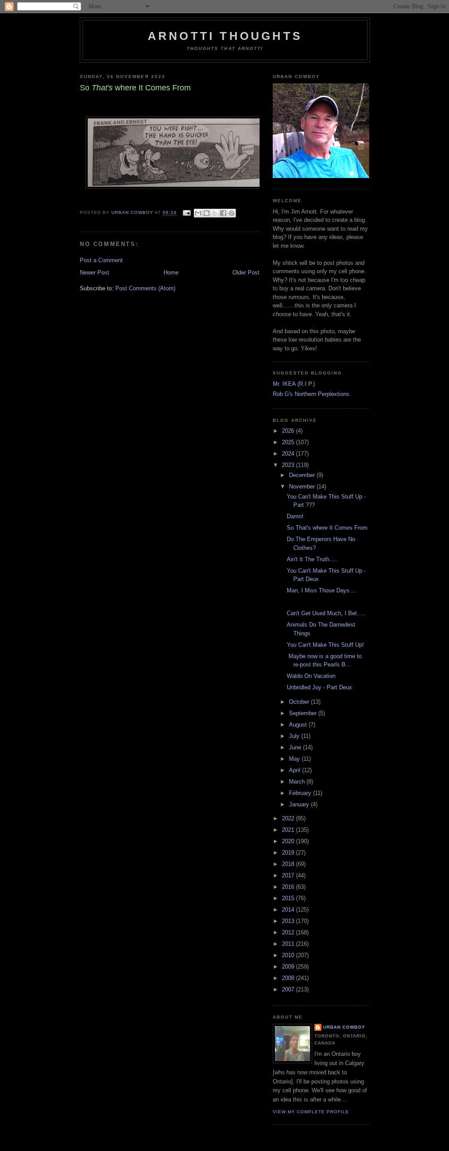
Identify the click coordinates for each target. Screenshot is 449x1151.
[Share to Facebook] (223, 213)
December (303, 475)
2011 (289, 944)
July (295, 736)
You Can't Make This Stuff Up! (325, 644)
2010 (289, 955)
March (297, 781)
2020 (289, 841)
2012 (289, 932)
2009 (289, 966)
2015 (289, 898)
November (303, 486)
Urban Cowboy (344, 1027)
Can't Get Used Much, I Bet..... (326, 613)
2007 (289, 989)
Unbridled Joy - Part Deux (319, 687)
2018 (289, 864)
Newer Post (94, 272)
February (301, 793)
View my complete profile (311, 1111)
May (295, 758)
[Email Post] (186, 212)
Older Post (246, 272)
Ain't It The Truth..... (312, 559)
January (300, 804)
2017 (289, 875)
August (299, 724)
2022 (289, 818)
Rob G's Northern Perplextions (311, 394)
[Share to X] (214, 213)
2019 (289, 852)
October (300, 701)
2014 (289, 909)
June (296, 747)
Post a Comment (101, 260)
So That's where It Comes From (327, 527)
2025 (289, 442)
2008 (289, 978)
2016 (289, 887)
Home (171, 272)
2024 (289, 453)
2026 (289, 431)
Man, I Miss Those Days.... (321, 590)
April (295, 770)
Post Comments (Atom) (145, 288)
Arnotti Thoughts (225, 36)
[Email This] (198, 213)
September (303, 713)
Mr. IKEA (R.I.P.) (294, 384)
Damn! (295, 516)
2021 (289, 830)
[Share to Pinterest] (231, 213)
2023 (289, 465)
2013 (289, 921)
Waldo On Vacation (311, 676)
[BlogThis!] (206, 213)
